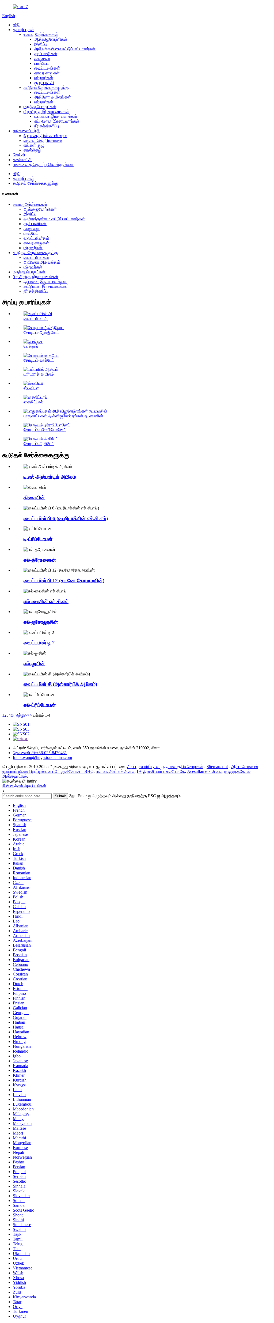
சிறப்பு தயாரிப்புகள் (143, 766)
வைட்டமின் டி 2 (39, 642)
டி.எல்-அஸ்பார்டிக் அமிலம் (50, 477)
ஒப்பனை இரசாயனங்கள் (55, 116)
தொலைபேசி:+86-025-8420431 (40, 752)
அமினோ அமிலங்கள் (52, 97)
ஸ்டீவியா (31, 388)
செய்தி (19, 155)
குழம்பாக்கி (44, 82)
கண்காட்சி (22, 159)
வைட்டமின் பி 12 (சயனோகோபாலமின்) (64, 580)
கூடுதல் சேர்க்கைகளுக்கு (46, 87)
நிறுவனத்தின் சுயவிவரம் (45, 135)
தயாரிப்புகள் (23, 29)
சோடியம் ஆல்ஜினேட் (41, 332)
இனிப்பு (40, 44)
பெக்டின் (31, 346)
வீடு (16, 24)
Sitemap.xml (217, 766)
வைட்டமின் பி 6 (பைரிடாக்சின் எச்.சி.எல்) (66, 518)
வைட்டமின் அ (36, 318)
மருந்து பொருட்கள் (40, 106)
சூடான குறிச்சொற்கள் (183, 766)
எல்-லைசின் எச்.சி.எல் (46, 601)
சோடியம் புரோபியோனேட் (45, 430)
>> (29, 715)
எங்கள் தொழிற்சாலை (43, 140)
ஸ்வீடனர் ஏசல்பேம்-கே (166, 771)
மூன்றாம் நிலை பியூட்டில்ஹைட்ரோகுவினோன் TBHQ (48, 771)
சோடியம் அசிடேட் (39, 443)
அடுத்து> (19, 715)
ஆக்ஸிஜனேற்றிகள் (50, 39)
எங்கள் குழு (34, 145)
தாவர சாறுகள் (47, 73)
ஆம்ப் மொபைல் (244, 766)
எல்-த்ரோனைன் (40, 560)
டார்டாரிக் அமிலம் (39, 374)
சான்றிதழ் (32, 150)
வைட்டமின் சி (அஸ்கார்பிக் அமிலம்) (60, 684)
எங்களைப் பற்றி (26, 130)
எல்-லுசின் (34, 663)
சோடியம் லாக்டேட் (39, 360)
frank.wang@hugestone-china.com (42, 757)
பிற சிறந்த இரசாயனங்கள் (46, 111)
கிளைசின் (34, 497)
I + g (141, 771)
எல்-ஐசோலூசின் (41, 622)
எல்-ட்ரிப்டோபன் (40, 705)
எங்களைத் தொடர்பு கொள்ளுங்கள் (43, 164)
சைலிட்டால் (33, 402)
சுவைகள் (42, 58)
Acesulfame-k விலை (204, 771)
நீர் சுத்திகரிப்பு (46, 126)
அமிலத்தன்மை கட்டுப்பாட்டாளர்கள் (65, 49)
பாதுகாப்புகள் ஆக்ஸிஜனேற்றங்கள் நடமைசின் (63, 416)
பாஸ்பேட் (41, 63)
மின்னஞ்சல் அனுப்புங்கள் (24, 786)
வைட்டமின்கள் (47, 68)
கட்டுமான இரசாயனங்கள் (56, 121)
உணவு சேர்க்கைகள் (41, 34)
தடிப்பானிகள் (45, 53)
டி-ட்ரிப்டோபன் (38, 539)
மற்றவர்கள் (43, 77)
